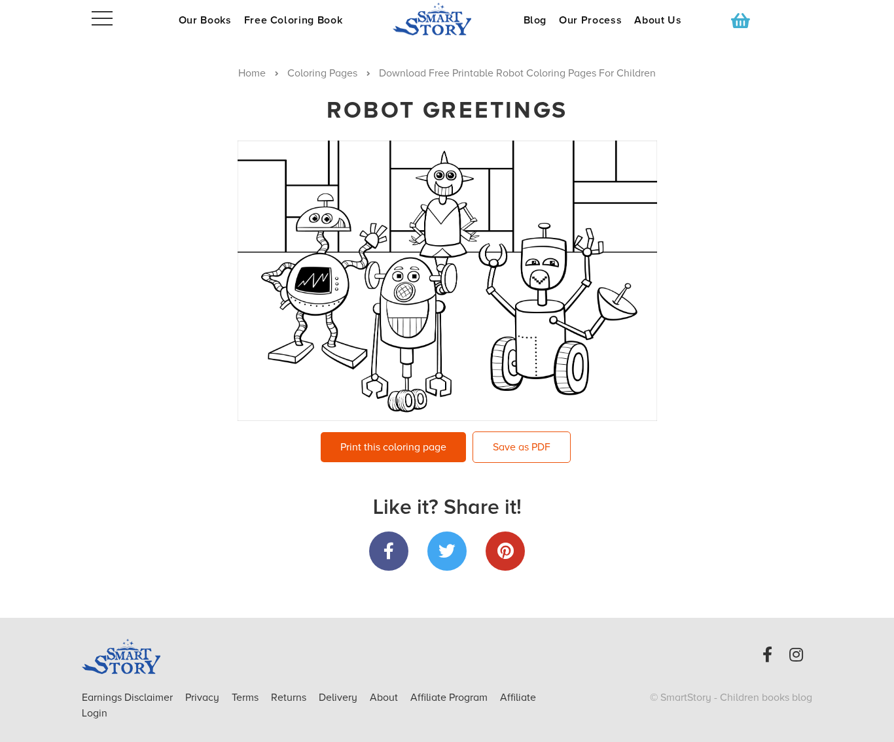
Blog (535, 20)
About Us (657, 20)
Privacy (203, 697)
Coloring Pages (322, 73)
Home (252, 73)
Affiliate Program (450, 697)
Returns (290, 697)
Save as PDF (521, 447)
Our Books (205, 20)
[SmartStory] (447, 19)
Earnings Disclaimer (128, 697)
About (384, 697)
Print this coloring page (393, 447)
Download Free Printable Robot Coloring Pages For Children (517, 73)
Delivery (339, 697)
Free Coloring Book (293, 20)
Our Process (590, 20)
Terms (246, 697)
